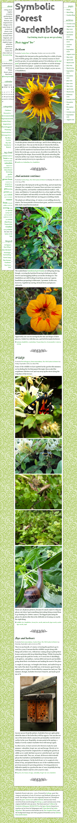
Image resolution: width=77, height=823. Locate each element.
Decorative (7, 113)
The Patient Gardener (7, 261)
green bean (7, 179)
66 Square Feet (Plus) (7, 246)
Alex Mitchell (6, 250)
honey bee (35, 622)
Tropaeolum (40, 342)
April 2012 (69, 89)
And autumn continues (27, 176)
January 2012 (70, 99)
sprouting (6, 215)
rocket (5, 197)
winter (9, 229)
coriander (7, 168)
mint (11, 184)
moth (40, 622)
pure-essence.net (27, 800)
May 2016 (69, 57)
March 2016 (70, 63)
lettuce (10, 182)
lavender (7, 182)
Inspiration (7, 124)
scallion (5, 205)
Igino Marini (46, 806)
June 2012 (69, 84)
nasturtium (32, 342)
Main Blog (69, 12)
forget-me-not (44, 773)
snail (25, 624)
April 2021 (69, 32)
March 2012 (70, 92)
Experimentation (7, 119)
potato (6, 192)
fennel (10, 170)
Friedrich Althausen (22, 806)
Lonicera (58, 342)
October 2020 (69, 46)
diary (6, 170)
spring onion (8, 213)
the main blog (7, 55)
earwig (19, 344)
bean (5, 158)
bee (31, 162)
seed (8, 205)
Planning (8, 130)
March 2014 (70, 68)
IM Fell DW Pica (35, 806)
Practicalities (6, 132)
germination (9, 177)
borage (31, 773)
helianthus (26, 162)
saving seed (10, 203)
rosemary (9, 197)
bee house (25, 773)
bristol (6, 161)
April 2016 (69, 60)
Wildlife (20, 358)
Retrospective (6, 135)
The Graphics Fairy (50, 811)
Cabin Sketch (46, 808)
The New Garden (8, 139)
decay (11, 168)
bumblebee (36, 162)
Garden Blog (70, 15)
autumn (19, 342)
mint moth (46, 622)
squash (10, 215)
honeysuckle (51, 342)
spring (10, 210)
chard (7, 166)
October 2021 (70, 24)
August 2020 (70, 54)
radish (9, 195)
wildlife (19, 622)
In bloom (20, 49)
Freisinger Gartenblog (7, 254)
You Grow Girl (8, 266)
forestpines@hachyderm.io (12, 77)
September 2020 (70, 51)
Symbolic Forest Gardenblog (39, 18)
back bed (10, 156)
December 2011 (69, 103)
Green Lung (7, 258)
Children (8, 110)
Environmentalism (36, 362)
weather (8, 227)
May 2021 (69, 29)
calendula (36, 773)
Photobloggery (25, 362)
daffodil (40, 800)
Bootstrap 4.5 (39, 802)
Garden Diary (25, 53)
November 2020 (69, 41)
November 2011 (69, 108)
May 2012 (69, 86)
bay (18, 773)
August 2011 (70, 120)
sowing (6, 208)
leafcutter (53, 773)
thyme (10, 222)
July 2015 (69, 65)
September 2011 (70, 116)
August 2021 (70, 26)
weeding (5, 229)
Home (68, 10)
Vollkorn (52, 804)
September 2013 (70, 72)
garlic (10, 174)
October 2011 (70, 112)
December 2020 (69, 36)
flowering (9, 172)
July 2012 (69, 81)
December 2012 (69, 77)
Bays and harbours (25, 638)
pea (6, 188)
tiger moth (53, 622)
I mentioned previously (35, 271)
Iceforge (48, 793)
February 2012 (69, 96)
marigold (7, 184)
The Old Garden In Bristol (38, 180)
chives (11, 165)
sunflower (20, 162)
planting (10, 189)
